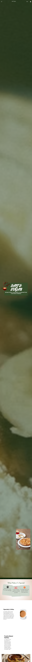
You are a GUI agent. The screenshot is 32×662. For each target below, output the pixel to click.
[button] (30, 1)
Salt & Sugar (14, 1)
